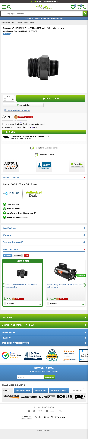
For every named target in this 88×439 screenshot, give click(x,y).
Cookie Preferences (44, 430)
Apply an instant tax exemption (17, 110)
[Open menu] (4, 7)
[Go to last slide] (3, 285)
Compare (10, 304)
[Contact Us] (84, 7)
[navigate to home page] (44, 7)
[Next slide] (84, 285)
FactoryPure (50, 407)
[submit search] (85, 13)
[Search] (9, 7)
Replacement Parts (7, 22)
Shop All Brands (77, 390)
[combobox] (42, 13)
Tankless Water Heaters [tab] (59, 390)
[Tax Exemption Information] (29, 110)
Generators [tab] (7, 390)
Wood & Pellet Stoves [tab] (23, 390)
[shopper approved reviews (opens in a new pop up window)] (11, 165)
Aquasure (19, 22)
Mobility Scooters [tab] (40, 390)
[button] (40, 304)
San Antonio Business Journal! (52, 18)
